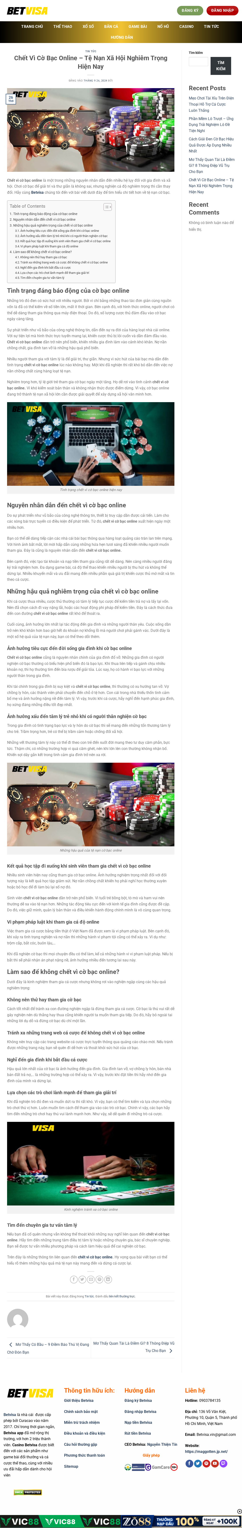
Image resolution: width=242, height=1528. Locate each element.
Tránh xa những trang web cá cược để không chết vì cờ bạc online (64, 262)
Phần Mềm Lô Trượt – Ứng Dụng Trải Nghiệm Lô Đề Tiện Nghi (211, 124)
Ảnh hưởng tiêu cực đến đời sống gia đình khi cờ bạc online (59, 230)
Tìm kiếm (196, 53)
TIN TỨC (211, 26)
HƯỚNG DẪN (122, 37)
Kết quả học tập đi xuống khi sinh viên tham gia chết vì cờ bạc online (65, 241)
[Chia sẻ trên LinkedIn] (108, 1279)
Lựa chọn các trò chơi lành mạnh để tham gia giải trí (54, 273)
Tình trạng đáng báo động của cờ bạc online (45, 214)
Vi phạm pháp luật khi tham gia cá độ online (49, 246)
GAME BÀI (138, 26)
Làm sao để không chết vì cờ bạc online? (42, 252)
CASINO (186, 26)
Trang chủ (32, 26)
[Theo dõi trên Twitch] (223, 1464)
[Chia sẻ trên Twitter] (82, 1279)
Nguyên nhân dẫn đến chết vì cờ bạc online (44, 220)
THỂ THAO (62, 26)
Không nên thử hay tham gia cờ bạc (43, 257)
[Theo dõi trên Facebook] (189, 1464)
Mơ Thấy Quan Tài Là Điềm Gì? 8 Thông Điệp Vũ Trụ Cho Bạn (212, 165)
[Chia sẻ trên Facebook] (74, 1279)
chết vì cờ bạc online (95, 1257)
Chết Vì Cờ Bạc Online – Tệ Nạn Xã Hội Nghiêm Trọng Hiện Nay (211, 186)
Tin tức (90, 51)
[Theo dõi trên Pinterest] (206, 1464)
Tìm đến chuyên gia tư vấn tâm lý (42, 278)
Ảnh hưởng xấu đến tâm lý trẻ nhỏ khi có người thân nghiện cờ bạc (64, 236)
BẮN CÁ (111, 26)
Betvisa (10, 1414)
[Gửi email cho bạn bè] (91, 1279)
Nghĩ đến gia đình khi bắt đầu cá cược (45, 267)
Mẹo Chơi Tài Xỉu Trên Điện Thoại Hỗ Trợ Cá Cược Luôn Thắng (211, 104)
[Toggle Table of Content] (105, 207)
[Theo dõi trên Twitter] (198, 1464)
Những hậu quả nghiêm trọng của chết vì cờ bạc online (53, 226)
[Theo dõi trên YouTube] (215, 1464)
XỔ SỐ (88, 26)
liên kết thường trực (122, 1296)
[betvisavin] (27, 10)
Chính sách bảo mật (81, 1411)
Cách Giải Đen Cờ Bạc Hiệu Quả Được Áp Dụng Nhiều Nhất (211, 145)
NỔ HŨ (163, 26)
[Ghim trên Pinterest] (99, 1279)
